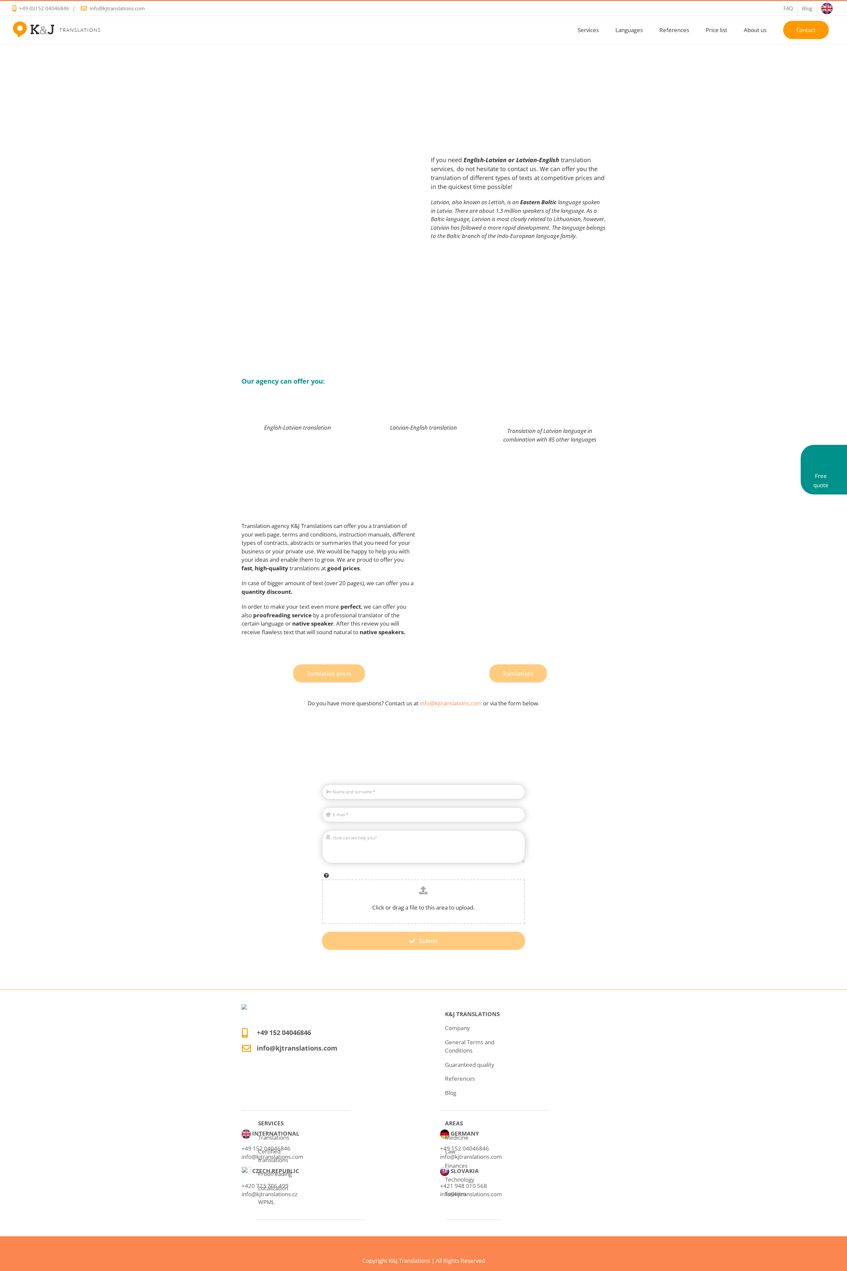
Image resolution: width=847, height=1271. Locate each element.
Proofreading (275, 1174)
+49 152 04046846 (284, 1032)
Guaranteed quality (469, 1064)
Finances (456, 1165)
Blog (450, 1093)
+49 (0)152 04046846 (44, 8)
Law (450, 1151)
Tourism (455, 1194)
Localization (273, 1188)
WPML (266, 1202)
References (460, 1078)
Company (457, 1028)
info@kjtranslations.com (117, 8)
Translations (273, 1137)
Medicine (456, 1137)
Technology (459, 1179)
